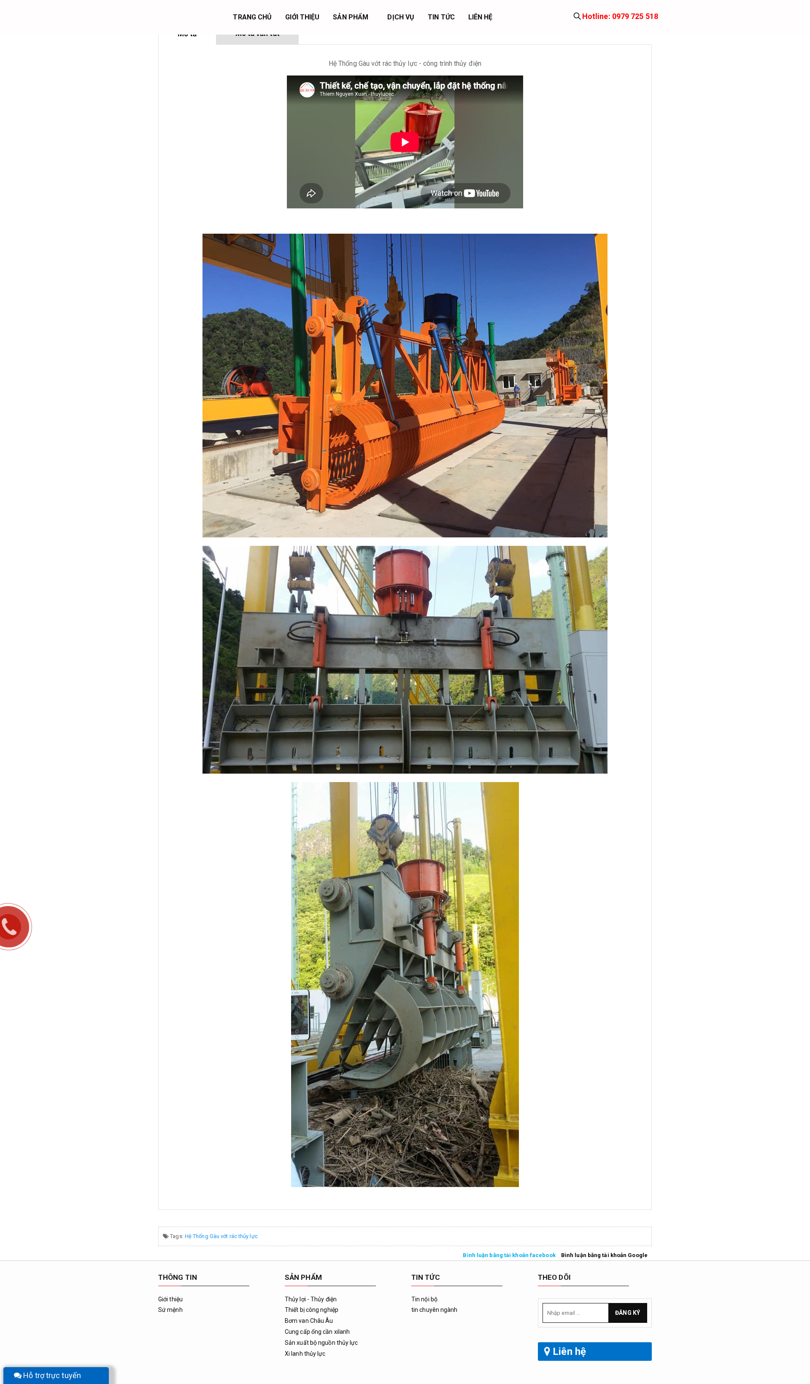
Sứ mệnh (170, 1309)
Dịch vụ (400, 17)
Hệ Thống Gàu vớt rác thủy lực (221, 1236)
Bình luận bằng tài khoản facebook (509, 1255)
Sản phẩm (350, 17)
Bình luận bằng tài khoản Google (604, 1255)
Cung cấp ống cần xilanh (317, 1331)
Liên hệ (480, 17)
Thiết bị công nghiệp (311, 1309)
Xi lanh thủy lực (305, 1353)
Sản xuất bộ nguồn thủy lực (321, 1342)
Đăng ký (627, 1312)
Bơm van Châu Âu (309, 1320)
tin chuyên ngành (434, 1309)
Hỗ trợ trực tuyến (51, 1375)
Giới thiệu (302, 17)
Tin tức (441, 17)
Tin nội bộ (424, 1299)
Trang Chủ (252, 17)
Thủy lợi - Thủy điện (311, 1299)
